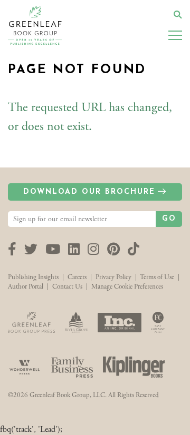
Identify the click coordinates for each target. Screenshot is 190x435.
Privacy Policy (113, 277)
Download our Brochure (89, 192)
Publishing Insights (33, 277)
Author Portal (25, 286)
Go (169, 219)
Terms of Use (157, 277)
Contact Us (67, 286)
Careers (77, 277)
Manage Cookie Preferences (127, 286)
